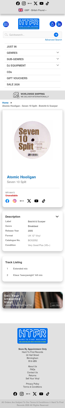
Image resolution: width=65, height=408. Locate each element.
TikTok (47, 3)
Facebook (15, 394)
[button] (32, 10)
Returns (32, 375)
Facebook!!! (18, 3)
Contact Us (32, 372)
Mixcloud (29, 3)
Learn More (56, 305)
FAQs (32, 369)
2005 (30, 230)
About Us (32, 366)
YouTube (41, 3)
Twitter (35, 3)
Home (5, 102)
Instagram (24, 3)
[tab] (32, 217)
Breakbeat (33, 226)
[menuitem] (32, 47)
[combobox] (32, 35)
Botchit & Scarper (36, 221)
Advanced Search (53, 39)
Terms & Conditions (32, 386)
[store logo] (28, 23)
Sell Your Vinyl (32, 378)
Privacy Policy (32, 383)
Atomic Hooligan (21, 176)
